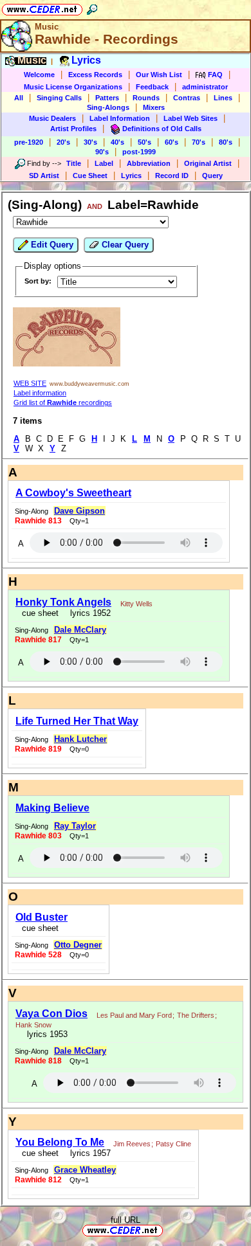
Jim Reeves (132, 1144)
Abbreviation (149, 163)
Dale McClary (80, 630)
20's (63, 142)
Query (212, 175)
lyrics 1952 (88, 613)
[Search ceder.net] (92, 7)
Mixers (154, 107)
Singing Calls (59, 98)
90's (102, 152)
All (18, 98)
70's (198, 142)
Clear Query (124, 244)
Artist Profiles (73, 128)
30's (90, 142)
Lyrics (131, 175)
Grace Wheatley (85, 1170)
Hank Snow (33, 1025)
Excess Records (95, 74)
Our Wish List (159, 74)
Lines (223, 98)
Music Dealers (52, 118)
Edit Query (50, 244)
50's (144, 142)
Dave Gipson (79, 511)
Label (104, 163)
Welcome (39, 74)
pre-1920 (28, 142)
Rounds (146, 98)
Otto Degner (78, 945)
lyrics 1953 (45, 1034)
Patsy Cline (173, 1144)
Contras (186, 98)
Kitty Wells (136, 604)
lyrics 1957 (88, 1153)
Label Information (119, 118)
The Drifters (195, 1015)
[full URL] (168, 1229)
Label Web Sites (190, 118)
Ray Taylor (75, 826)
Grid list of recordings (63, 402)
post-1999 (139, 152)
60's (171, 142)
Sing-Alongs (108, 107)
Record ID (172, 175)
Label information (40, 393)
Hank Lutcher (80, 739)
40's (117, 142)
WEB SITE (30, 383)
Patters (107, 98)
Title (73, 163)
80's (225, 142)
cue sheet (40, 613)
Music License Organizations (73, 87)
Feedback (152, 87)
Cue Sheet (90, 175)
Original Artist (208, 163)
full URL (125, 1220)
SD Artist (44, 175)
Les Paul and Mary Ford (134, 1015)
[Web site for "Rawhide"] (66, 363)
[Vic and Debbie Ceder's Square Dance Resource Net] (42, 7)
